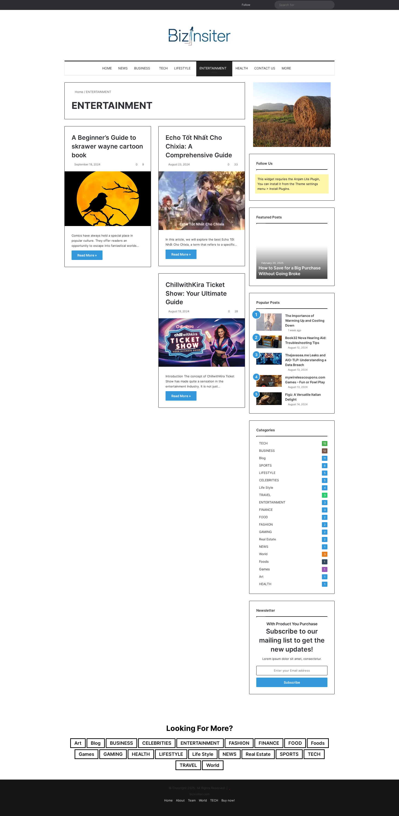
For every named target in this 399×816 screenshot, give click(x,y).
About (180, 800)
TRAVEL (265, 495)
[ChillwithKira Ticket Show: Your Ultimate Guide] (202, 342)
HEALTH (242, 68)
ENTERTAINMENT (213, 68)
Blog (262, 458)
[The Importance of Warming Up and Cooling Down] (269, 322)
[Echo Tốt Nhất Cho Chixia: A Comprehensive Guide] (202, 200)
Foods (264, 561)
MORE (286, 68)
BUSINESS (142, 68)
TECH (163, 68)
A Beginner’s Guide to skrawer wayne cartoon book (107, 146)
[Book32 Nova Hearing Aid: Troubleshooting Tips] (269, 342)
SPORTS (265, 465)
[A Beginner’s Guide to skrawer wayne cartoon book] (108, 198)
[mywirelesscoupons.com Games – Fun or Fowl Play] (269, 381)
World (263, 554)
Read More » (87, 255)
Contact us (264, 68)
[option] (291, 253)
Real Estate (267, 539)
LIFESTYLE (182, 68)
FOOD (263, 517)
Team (192, 800)
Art (261, 576)
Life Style (266, 487)
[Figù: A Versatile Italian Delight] (269, 398)
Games (264, 569)
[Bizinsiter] (199, 35)
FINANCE (266, 510)
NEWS (123, 68)
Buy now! (228, 800)
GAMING (265, 532)
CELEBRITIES (269, 480)
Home (107, 68)
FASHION (266, 524)
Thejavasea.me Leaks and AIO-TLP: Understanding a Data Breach (305, 360)
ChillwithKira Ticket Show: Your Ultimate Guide (196, 293)
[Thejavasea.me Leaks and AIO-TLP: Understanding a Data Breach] (269, 359)
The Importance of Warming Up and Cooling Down (304, 320)
